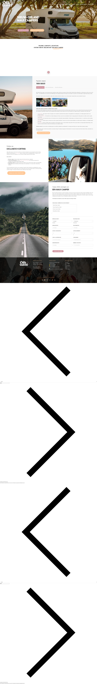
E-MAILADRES (76, 237)
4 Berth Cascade (40, 118)
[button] (23, 30)
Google (54, 265)
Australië (66, 262)
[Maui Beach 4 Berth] (64, 211)
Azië (65, 264)
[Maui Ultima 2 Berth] (64, 205)
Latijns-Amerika (67, 265)
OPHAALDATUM (55, 225)
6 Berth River (40, 122)
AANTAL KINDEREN (77, 230)
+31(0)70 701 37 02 (39, 263)
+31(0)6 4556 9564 (39, 264)
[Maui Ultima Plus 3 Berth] (64, 207)
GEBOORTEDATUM (56, 242)
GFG (58, 262)
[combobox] (72, 213)
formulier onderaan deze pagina (24, 160)
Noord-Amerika (67, 269)
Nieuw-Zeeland (67, 263)
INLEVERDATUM (76, 225)
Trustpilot (54, 264)
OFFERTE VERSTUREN (58, 251)
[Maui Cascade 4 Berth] (64, 209)
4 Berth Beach (40, 120)
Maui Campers (18, 153)
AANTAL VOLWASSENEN (56, 230)
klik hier (40, 262)
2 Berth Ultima (40, 113)
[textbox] (52, 213)
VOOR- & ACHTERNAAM (56, 237)
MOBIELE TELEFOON (77, 242)
